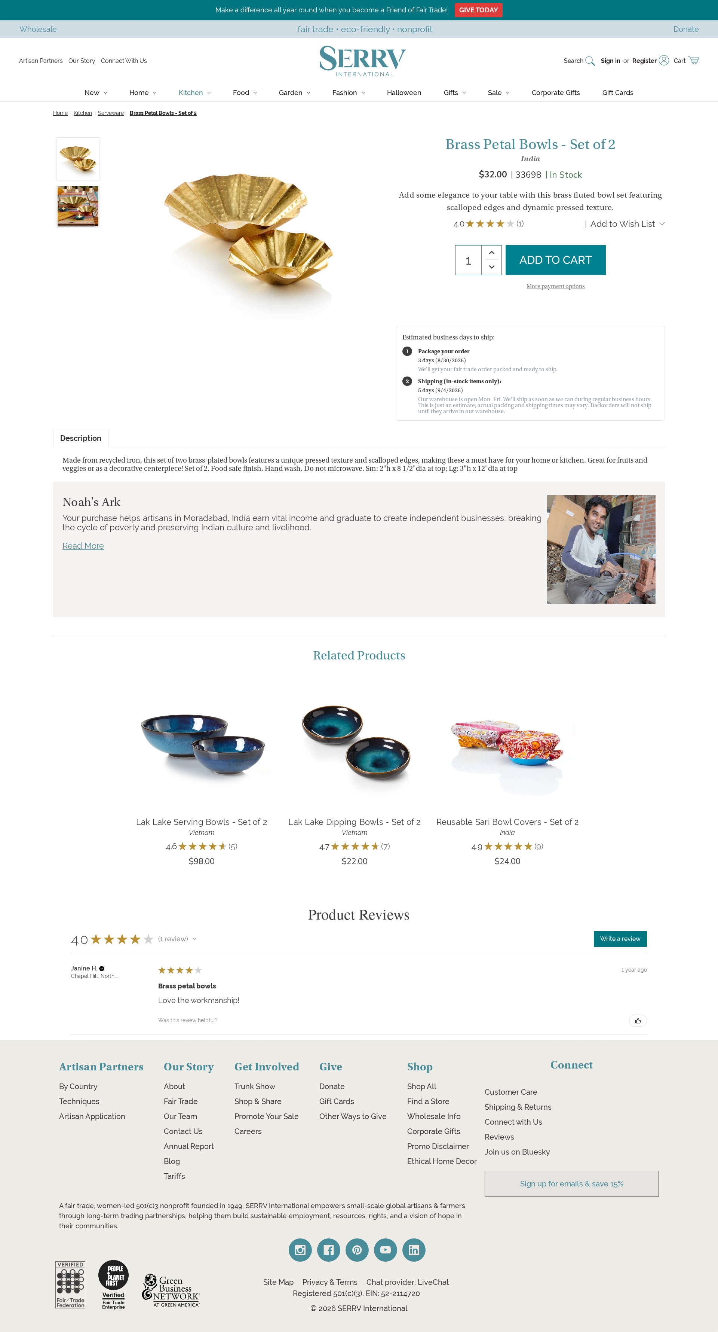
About (174, 1086)
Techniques (79, 1101)
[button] (194, 939)
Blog (172, 1161)
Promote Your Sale (266, 1116)
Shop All (421, 1086)
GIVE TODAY (478, 10)
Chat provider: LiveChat (407, 1282)
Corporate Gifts (556, 93)
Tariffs (174, 1176)
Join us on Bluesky (517, 1151)
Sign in (610, 60)
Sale (495, 93)
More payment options (556, 286)
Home (139, 93)
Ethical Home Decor (442, 1161)
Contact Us (183, 1131)
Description (80, 438)
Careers (248, 1131)
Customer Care (511, 1092)
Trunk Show (254, 1086)
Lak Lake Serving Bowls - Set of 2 (201, 822)
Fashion (344, 93)
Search (573, 60)
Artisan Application (92, 1116)
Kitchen (191, 93)
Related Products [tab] (359, 656)
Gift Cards (617, 93)
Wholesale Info (434, 1116)
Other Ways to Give (353, 1116)
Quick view (201, 730)
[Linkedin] (414, 1250)
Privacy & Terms (330, 1282)
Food (241, 93)
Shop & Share (258, 1101)
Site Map (278, 1282)
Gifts (451, 93)
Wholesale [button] (38, 29)
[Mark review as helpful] (638, 1021)
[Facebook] (328, 1250)
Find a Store (428, 1101)
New (92, 93)
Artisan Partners (41, 60)
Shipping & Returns (518, 1107)
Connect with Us (513, 1122)
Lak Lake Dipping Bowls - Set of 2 (354, 822)
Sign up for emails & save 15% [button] (571, 1183)
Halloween (404, 93)
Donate (332, 1086)
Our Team (180, 1116)
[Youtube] (385, 1250)
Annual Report (189, 1146)
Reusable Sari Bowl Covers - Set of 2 (507, 822)
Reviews (499, 1137)
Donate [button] (686, 29)
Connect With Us (124, 60)
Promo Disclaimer (438, 1146)
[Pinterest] (357, 1250)
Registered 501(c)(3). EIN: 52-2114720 (356, 1293)
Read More (83, 546)
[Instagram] (300, 1250)
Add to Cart (201, 753)
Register (644, 60)
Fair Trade (181, 1101)
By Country (78, 1086)
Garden (291, 93)
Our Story (81, 60)
